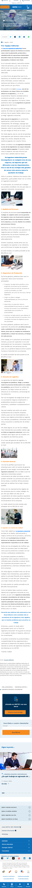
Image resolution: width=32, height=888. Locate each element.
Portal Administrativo (23, 878)
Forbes (19, 89)
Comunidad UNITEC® (8, 878)
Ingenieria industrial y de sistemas (12, 689)
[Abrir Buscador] (27, 6)
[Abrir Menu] (28, 8)
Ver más (4, 783)
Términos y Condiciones (9, 876)
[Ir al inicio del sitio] (17, 7)
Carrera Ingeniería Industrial (12, 48)
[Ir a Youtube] (19, 859)
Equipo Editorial (12, 46)
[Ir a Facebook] (2, 858)
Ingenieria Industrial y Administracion (15, 774)
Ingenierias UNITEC (21, 687)
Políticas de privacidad (23, 876)
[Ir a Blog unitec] (30, 858)
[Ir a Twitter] (8, 858)
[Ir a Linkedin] (24, 858)
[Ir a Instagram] (13, 859)
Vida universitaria (8, 17)
